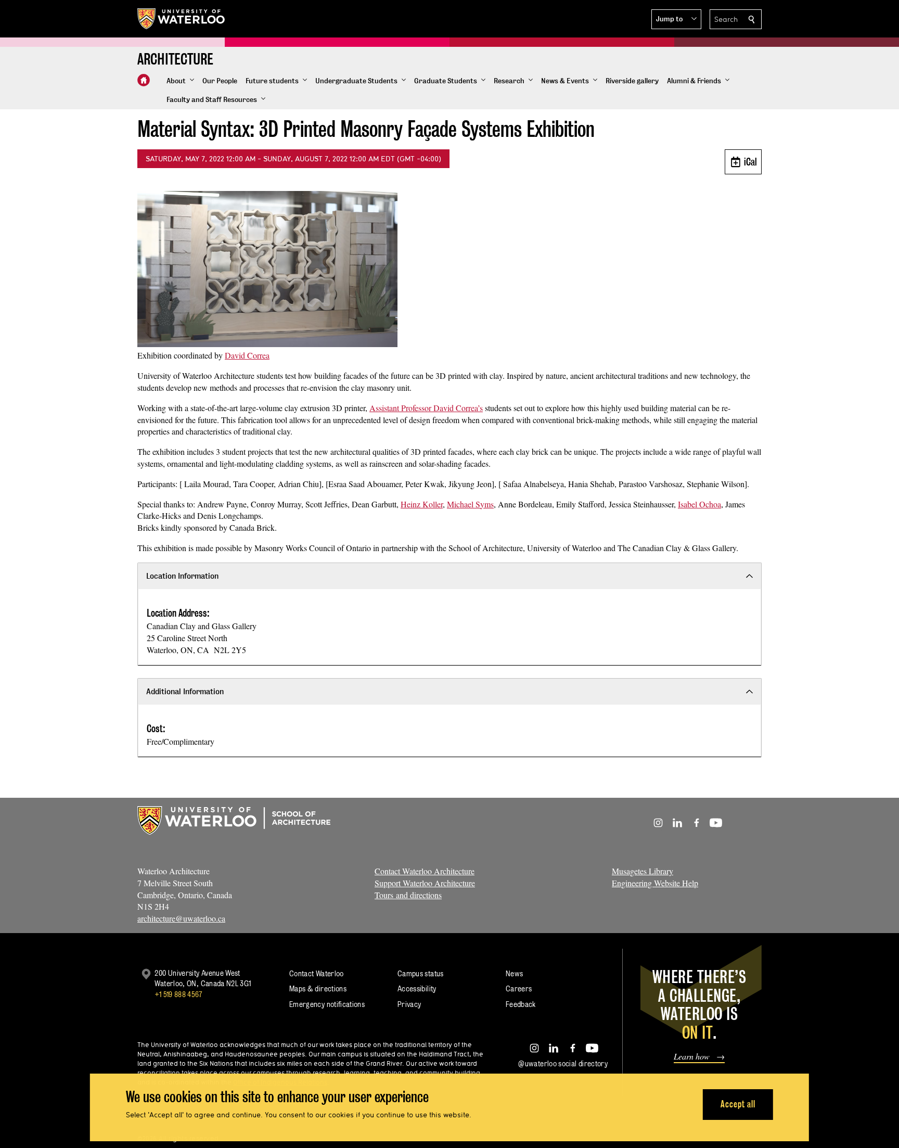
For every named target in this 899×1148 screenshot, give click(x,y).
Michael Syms (470, 504)
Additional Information (185, 691)
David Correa (247, 355)
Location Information (182, 575)
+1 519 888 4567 (178, 994)
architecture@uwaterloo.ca (181, 918)
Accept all (738, 1104)
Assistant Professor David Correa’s (426, 407)
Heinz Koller (422, 504)
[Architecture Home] (143, 80)
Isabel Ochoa (699, 504)
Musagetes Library (642, 870)
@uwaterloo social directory (563, 1063)
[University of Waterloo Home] (181, 18)
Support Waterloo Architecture (425, 882)
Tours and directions (408, 894)
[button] (676, 19)
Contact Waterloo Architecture (424, 870)
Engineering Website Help (655, 882)
